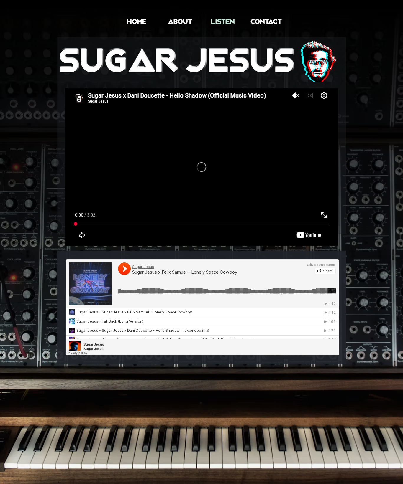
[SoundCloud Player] (202, 307)
